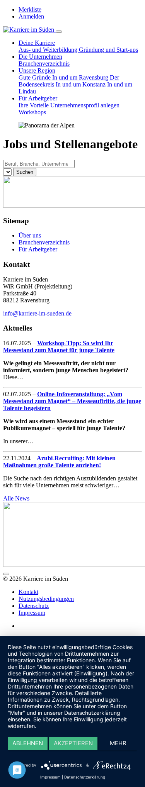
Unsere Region (37, 70)
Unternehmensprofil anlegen (84, 105)
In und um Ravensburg (81, 77)
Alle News (16, 498)
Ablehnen (27, 743)
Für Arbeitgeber (38, 98)
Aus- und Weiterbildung (49, 49)
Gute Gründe (35, 77)
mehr (118, 743)
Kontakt (28, 592)
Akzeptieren (73, 743)
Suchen (24, 172)
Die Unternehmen (40, 56)
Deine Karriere (37, 42)
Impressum (32, 612)
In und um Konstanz (81, 84)
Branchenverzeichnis (44, 63)
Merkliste (30, 9)
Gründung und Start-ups (108, 49)
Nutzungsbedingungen (46, 598)
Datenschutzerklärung (84, 777)
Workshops (32, 112)
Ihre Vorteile (34, 105)
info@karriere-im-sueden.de (37, 313)
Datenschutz (34, 605)
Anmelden (31, 16)
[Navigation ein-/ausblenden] (59, 32)
